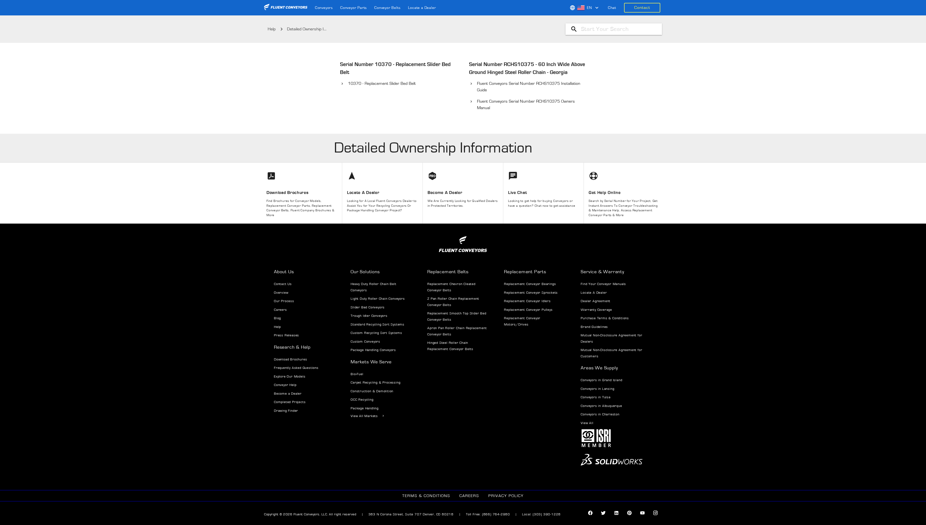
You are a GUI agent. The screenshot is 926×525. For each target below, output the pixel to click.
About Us (284, 271)
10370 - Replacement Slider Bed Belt (382, 83)
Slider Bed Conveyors (368, 307)
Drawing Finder (286, 410)
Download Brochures (290, 359)
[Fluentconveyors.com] (285, 8)
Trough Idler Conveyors (369, 316)
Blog (277, 318)
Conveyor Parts (353, 8)
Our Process (284, 301)
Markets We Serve (371, 361)
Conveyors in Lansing (597, 389)
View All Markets (364, 416)
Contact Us (283, 284)
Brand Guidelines (594, 327)
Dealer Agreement (595, 301)
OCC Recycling (362, 399)
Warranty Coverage (596, 310)
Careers (280, 310)
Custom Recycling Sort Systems (376, 333)
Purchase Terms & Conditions (605, 318)
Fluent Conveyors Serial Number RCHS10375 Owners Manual (526, 104)
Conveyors (324, 8)
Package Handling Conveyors (373, 350)
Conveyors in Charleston (600, 414)
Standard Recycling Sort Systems (377, 324)
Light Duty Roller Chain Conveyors (378, 298)
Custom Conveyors (365, 341)
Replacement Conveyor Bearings (530, 284)
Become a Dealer (288, 393)
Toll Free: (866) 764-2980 (488, 514)
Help (272, 29)
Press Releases (286, 335)
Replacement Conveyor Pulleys (528, 310)
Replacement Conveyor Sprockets (531, 292)
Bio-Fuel (357, 374)
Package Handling (365, 408)
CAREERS (469, 496)
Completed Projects (290, 402)
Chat (612, 8)
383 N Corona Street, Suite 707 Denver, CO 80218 (411, 514)
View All (587, 423)
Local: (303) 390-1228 (541, 514)
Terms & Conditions (426, 496)
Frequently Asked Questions (296, 368)
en (589, 8)
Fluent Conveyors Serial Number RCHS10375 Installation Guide (528, 86)
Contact (642, 8)
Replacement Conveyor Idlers (527, 301)
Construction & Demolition (372, 391)
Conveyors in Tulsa (595, 397)
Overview (281, 292)
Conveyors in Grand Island (601, 380)
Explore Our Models (289, 376)
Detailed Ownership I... (307, 29)
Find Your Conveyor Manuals (603, 284)
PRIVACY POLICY (506, 496)
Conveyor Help (285, 385)
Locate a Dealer (422, 8)
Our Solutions (365, 271)
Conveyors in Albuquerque (601, 406)
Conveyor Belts (387, 8)
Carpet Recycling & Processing (375, 382)
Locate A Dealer (594, 292)
